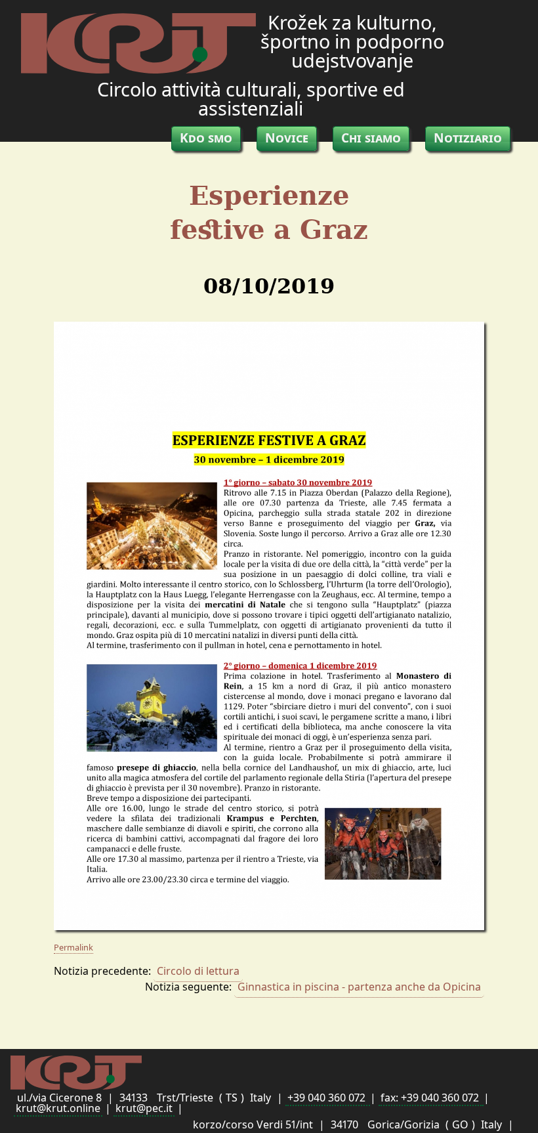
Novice (286, 137)
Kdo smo (206, 137)
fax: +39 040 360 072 (431, 1097)
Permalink (73, 947)
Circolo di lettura (198, 971)
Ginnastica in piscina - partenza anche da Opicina (359, 986)
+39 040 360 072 (327, 1097)
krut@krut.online (58, 1108)
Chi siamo (371, 137)
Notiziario (468, 137)
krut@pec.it (144, 1108)
